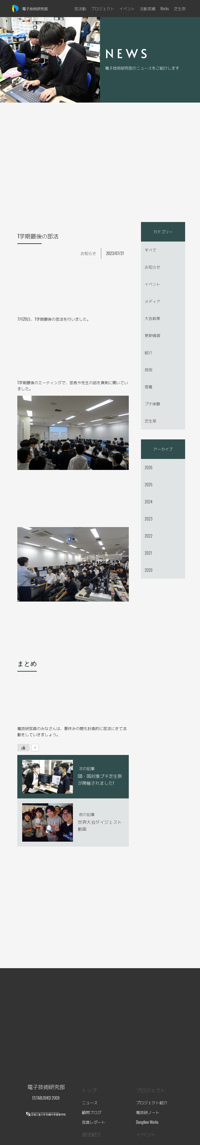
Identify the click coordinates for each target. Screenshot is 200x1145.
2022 (148, 536)
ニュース (90, 1102)
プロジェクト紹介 (151, 1102)
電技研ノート (148, 1112)
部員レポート (93, 1122)
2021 (148, 553)
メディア (152, 301)
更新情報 (152, 335)
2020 (148, 570)
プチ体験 (152, 404)
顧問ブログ (91, 1112)
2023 (148, 519)
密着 (148, 387)
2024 (148, 502)
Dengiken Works (147, 1122)
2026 (148, 467)
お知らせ (88, 253)
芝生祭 (150, 421)
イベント (152, 284)
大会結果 (152, 318)
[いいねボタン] (23, 747)
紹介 (148, 352)
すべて (150, 250)
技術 (148, 369)
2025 (148, 485)
